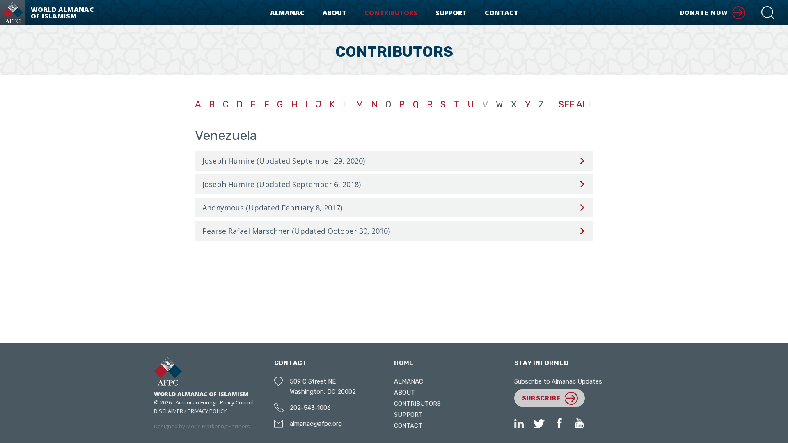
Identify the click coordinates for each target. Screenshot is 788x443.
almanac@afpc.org (316, 423)
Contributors (390, 12)
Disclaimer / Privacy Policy (190, 411)
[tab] (394, 161)
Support (451, 12)
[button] (768, 12)
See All (576, 105)
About (334, 12)
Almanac (287, 12)
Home (404, 363)
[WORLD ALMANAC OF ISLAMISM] (12, 12)
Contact (501, 12)
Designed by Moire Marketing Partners (202, 426)
